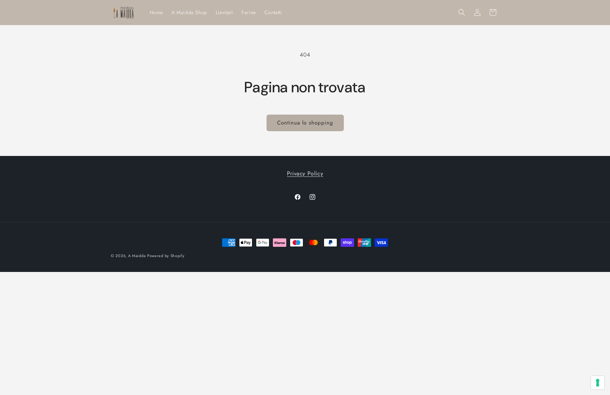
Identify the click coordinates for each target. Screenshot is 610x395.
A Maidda (137, 256)
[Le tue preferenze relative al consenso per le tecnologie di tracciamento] (597, 382)
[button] (462, 12)
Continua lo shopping (305, 123)
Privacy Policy (305, 173)
